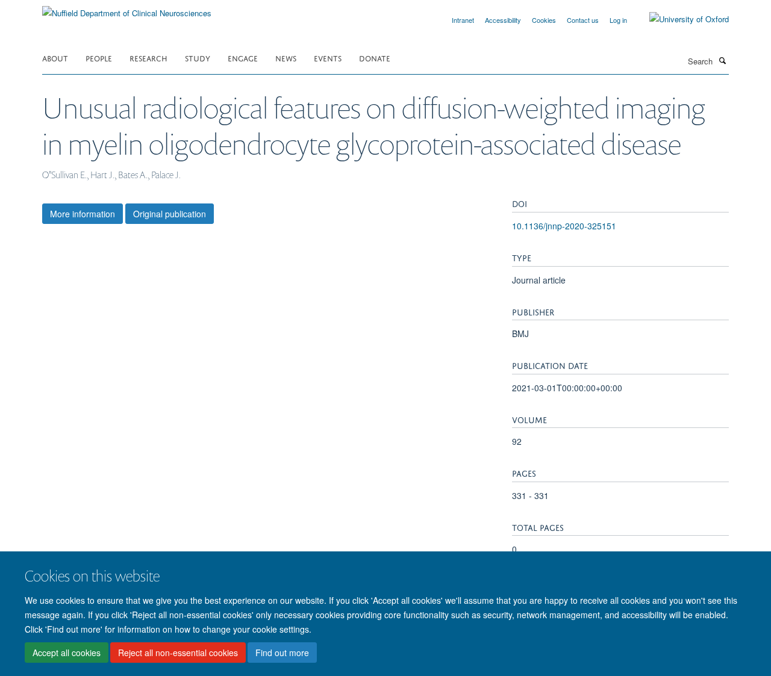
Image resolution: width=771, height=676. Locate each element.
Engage (243, 57)
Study (197, 57)
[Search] (722, 60)
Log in (618, 20)
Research (148, 57)
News (285, 57)
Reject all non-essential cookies (178, 653)
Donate (374, 57)
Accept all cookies (67, 653)
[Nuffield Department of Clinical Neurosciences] (126, 8)
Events (328, 57)
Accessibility (503, 20)
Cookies (544, 20)
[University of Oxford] (680, 19)
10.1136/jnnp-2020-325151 (564, 226)
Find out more (282, 653)
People (99, 57)
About (55, 57)
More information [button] (82, 214)
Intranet (463, 20)
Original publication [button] (169, 214)
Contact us (583, 20)
